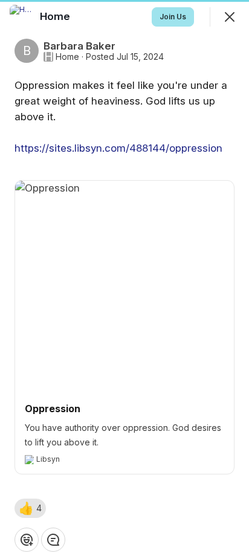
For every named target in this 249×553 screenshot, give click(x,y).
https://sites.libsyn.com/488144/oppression (118, 148)
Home (67, 57)
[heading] (56, 16)
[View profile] (22, 17)
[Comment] (53, 540)
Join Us (173, 16)
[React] (26, 539)
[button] (30, 508)
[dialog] (124, 276)
